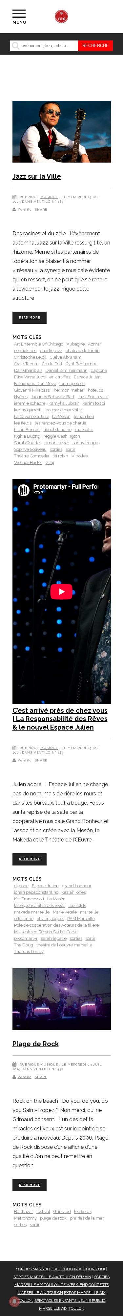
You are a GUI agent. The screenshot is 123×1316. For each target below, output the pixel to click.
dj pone (21, 885)
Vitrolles (80, 455)
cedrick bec (25, 350)
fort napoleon (72, 383)
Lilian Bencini (27, 429)
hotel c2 (95, 390)
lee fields (22, 423)
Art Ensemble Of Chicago (38, 344)
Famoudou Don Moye (35, 383)
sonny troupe (85, 442)
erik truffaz (60, 376)
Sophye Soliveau (30, 449)
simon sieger (56, 442)
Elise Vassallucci (30, 376)
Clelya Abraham (66, 357)
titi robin (60, 455)
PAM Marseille (81, 918)
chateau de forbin (83, 350)
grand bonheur (77, 885)
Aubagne (76, 344)
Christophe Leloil (30, 357)
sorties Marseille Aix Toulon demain (52, 1277)
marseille (84, 429)
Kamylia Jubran (64, 403)
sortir (70, 449)
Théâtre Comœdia (31, 455)
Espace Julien (87, 376)
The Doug (23, 944)
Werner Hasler (28, 462)
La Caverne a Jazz (31, 416)
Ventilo (24, 209)
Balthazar (23, 1211)
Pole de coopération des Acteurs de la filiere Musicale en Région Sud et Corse (56, 928)
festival (43, 1211)
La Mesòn (61, 416)
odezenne (23, 918)
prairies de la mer (87, 1218)
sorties (56, 449)
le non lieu (84, 416)
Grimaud (62, 1211)
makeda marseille (32, 912)
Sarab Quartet (27, 442)
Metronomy (25, 1218)
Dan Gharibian (28, 370)
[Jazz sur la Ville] (61, 133)
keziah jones (74, 892)
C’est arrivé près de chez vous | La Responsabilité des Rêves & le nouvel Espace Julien (60, 719)
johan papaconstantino (36, 892)
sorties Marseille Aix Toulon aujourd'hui (60, 1269)
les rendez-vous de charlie (60, 423)
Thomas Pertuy (29, 951)
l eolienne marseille (63, 409)
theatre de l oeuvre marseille (64, 944)
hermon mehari (69, 390)
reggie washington (62, 436)
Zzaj (50, 462)
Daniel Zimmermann (67, 370)
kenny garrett (27, 409)
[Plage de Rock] (61, 1000)
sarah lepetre (54, 938)
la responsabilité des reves (39, 905)
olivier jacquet (50, 918)
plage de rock (53, 1218)
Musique (49, 197)
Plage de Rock (35, 1044)
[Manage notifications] (14, 1301)
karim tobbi (94, 403)
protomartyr (26, 938)
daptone (99, 370)
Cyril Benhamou (81, 363)
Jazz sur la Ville (36, 176)
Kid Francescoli (29, 898)
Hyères (21, 396)
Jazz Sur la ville (93, 396)
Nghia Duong (27, 436)
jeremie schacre (29, 403)
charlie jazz (51, 350)
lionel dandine (58, 429)
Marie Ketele (65, 912)
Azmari (95, 344)
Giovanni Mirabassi (32, 390)
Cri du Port (52, 363)
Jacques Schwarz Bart (52, 396)
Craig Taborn (26, 363)
